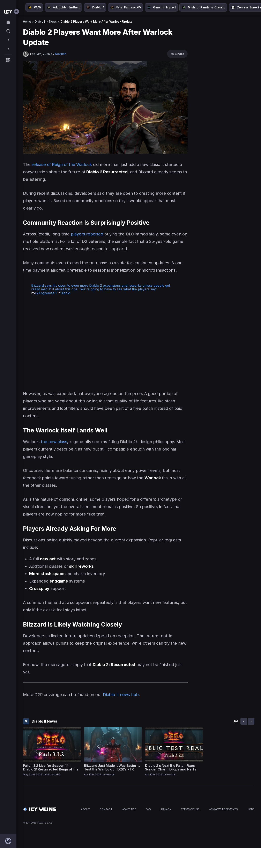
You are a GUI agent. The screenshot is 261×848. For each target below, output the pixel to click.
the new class (54, 441)
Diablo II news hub (121, 694)
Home (27, 21)
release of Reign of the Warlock (62, 164)
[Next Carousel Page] (251, 721)
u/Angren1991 (46, 293)
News (53, 21)
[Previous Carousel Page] (243, 721)
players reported (87, 234)
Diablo (65, 293)
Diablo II (40, 21)
